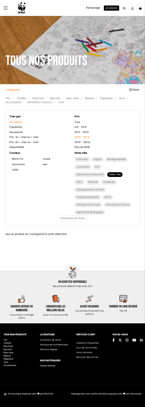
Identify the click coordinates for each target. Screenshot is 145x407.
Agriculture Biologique (89, 212)
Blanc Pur (17, 159)
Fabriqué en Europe (88, 205)
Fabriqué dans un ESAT (90, 190)
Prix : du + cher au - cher (24, 142)
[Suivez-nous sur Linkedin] (141, 340)
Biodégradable (116, 159)
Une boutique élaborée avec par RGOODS (30, 394)
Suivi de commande (86, 348)
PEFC (79, 182)
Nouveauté (16, 132)
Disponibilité (16, 147)
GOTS (107, 197)
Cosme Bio (82, 167)
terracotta (18, 164)
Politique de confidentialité (54, 345)
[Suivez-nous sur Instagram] (127, 340)
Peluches (38, 98)
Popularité (15, 127)
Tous (77, 122)
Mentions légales (49, 349)
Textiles (21, 98)
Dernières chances (39, 102)
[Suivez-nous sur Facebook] (114, 340)
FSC (8, 98)
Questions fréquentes (87, 343)
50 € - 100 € (82, 132)
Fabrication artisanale (89, 174)
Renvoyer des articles (87, 357)
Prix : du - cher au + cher (24, 137)
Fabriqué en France (117, 205)
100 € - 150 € (82, 137)
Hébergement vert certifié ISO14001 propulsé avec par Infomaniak (106, 394)
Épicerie (55, 98)
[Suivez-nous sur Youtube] (134, 340)
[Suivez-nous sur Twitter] (120, 340)
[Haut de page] (137, 392)
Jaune (46, 159)
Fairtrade (82, 159)
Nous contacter (84, 352)
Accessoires (13, 102)
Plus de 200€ (82, 147)
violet (15, 170)
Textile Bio (109, 182)
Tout (61, 102)
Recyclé (93, 182)
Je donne (111, 8)
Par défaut (15, 122)
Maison (89, 98)
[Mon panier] (140, 8)
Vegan (97, 159)
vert (45, 164)
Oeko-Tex (115, 174)
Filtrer (135, 90)
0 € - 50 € (81, 127)
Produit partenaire (87, 197)
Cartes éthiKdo (47, 366)
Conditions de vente (50, 340)
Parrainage (93, 8)
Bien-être (72, 98)
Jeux (122, 98)
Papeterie (106, 98)
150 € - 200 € (82, 142)
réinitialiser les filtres (72, 218)
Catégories (13, 90)
